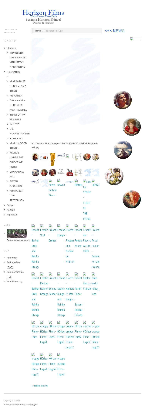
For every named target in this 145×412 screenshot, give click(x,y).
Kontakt (11, 209)
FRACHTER (16, 95)
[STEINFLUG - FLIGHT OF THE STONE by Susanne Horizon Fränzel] (123, 100)
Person (10, 205)
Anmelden (12, 257)
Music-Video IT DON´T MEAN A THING (18, 85)
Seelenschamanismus (18, 240)
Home (38, 30)
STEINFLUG (16, 138)
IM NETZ (14, 124)
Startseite (11, 47)
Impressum (12, 214)
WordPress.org (14, 281)
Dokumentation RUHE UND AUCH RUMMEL (18, 105)
